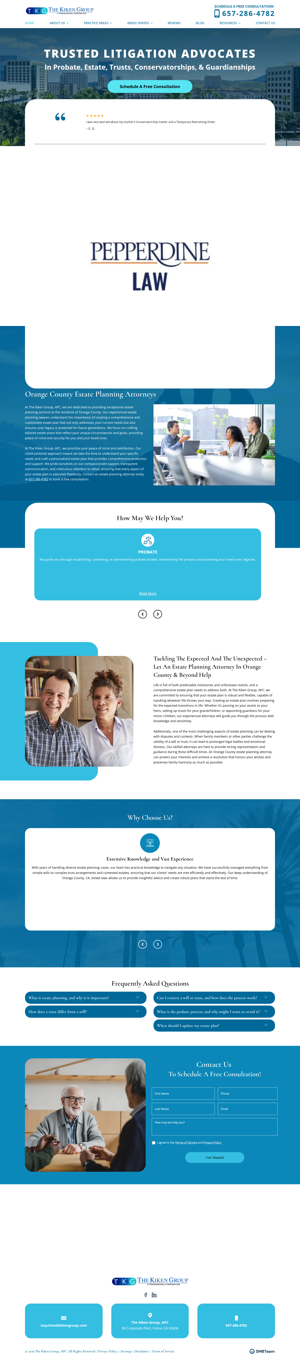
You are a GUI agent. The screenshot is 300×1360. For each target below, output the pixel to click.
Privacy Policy (212, 1142)
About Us (57, 23)
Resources (228, 23)
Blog (200, 23)
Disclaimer (142, 1351)
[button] (67, 23)
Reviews (174, 23)
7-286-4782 (40, 479)
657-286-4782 (248, 13)
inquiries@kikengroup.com (64, 1325)
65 (30, 479)
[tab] (86, 998)
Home (29, 23)
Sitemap (126, 1351)
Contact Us (265, 23)
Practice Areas (96, 23)
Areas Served (138, 23)
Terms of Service (186, 1142)
